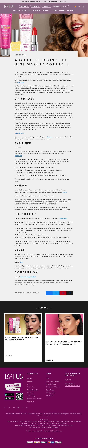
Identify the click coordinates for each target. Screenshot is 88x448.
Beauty (29, 378)
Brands (16, 10)
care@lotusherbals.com (72, 386)
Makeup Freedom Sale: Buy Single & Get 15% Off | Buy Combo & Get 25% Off (44, 1)
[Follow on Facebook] (5, 408)
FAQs (48, 378)
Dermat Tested (58, 10)
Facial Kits (30, 393)
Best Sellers (31, 387)
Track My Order (51, 384)
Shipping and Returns (53, 387)
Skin (24, 10)
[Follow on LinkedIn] (23, 408)
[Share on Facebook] (49, 293)
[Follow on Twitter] (9, 408)
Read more (8, 356)
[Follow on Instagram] (14, 408)
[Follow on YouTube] (18, 408)
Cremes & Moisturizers (34, 399)
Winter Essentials (32, 390)
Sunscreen (30, 401)
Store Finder (50, 390)
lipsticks (49, 137)
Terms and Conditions (53, 381)
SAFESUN (71, 10)
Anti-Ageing (31, 396)
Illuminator (51, 338)
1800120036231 (70, 383)
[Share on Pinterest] (63, 293)
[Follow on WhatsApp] (27, 408)
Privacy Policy (50, 393)
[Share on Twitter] (56, 293)
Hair (30, 10)
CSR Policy (49, 396)
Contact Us (68, 380)
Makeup (36, 10)
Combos (46, 10)
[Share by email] (69, 293)
